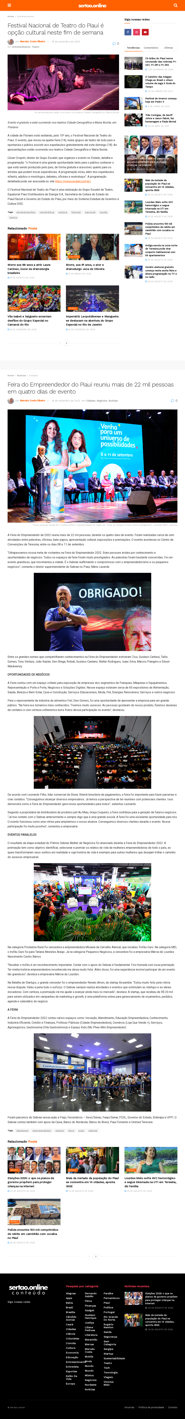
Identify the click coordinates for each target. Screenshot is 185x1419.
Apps (69, 1298)
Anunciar (129, 1407)
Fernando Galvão (91, 1295)
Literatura (91, 1334)
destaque (22, 1130)
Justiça (89, 1322)
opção (103, 212)
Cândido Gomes (71, 1318)
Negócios (102, 400)
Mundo (89, 1365)
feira (71, 1130)
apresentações (25, 212)
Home (11, 16)
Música (89, 1375)
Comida (71, 1343)
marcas (89, 1344)
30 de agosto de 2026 (142, 169)
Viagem (108, 1377)
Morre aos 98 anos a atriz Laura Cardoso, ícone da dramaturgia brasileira (29, 269)
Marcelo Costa (90, 1350)
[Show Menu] (9, 5)
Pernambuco (112, 1298)
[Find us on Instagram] (136, 32)
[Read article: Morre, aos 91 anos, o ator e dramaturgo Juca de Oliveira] (92, 247)
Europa (70, 1383)
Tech (107, 1367)
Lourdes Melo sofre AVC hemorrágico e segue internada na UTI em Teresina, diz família (150, 1182)
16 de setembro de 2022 (66, 41)
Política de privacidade (151, 1407)
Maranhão (91, 1339)
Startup (108, 1353)
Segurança (110, 1336)
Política (108, 1307)
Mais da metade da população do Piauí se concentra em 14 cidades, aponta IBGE (92, 1182)
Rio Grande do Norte (111, 1318)
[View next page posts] (66, 343)
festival (76, 212)
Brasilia (70, 1312)
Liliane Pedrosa (90, 1329)
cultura (62, 212)
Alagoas (71, 1293)
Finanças (90, 1305)
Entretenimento (25, 16)
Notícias (21, 375)
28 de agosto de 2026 (160, 238)
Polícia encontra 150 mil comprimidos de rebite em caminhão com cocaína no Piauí (33, 1234)
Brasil (14, 257)
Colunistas (72, 1338)
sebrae (93, 1130)
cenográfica (47, 212)
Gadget (89, 1310)
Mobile (89, 1356)
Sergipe (108, 1349)
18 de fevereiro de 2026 (22, 329)
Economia (72, 1352)
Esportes (71, 1371)
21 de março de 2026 (79, 274)
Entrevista (72, 1366)
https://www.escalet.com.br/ (73, 181)
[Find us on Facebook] (127, 32)
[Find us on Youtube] (145, 32)
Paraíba (108, 1293)
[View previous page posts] (60, 343)
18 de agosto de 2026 (21, 278)
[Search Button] (175, 5)
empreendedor (42, 1130)
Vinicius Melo (108, 1383)
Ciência (70, 1333)
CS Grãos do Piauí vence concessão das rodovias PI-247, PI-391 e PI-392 (161, 61)
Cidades (33, 375)
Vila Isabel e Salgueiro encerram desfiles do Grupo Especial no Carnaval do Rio (29, 320)
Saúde (107, 1332)
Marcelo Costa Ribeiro (32, 41)
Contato (172, 1407)
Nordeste (90, 1384)
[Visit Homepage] (92, 5)
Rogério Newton (108, 1326)
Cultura (74, 257)
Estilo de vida (71, 1377)
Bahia (69, 1302)
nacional (90, 212)
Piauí (107, 1302)
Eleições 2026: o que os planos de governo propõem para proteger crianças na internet (148, 161)
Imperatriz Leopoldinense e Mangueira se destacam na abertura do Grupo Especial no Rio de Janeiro (92, 320)
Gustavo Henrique (90, 1316)
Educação (72, 1357)
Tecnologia (111, 1372)
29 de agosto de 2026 (160, 195)
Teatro (35, 46)
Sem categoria (110, 1343)
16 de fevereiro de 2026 (81, 329)
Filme (88, 1300)
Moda (88, 1361)
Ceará (69, 1324)
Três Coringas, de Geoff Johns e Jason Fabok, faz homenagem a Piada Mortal (160, 118)
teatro (13, 217)
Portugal (109, 1312)
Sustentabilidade (114, 1358)
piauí (81, 1130)
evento (59, 1130)
